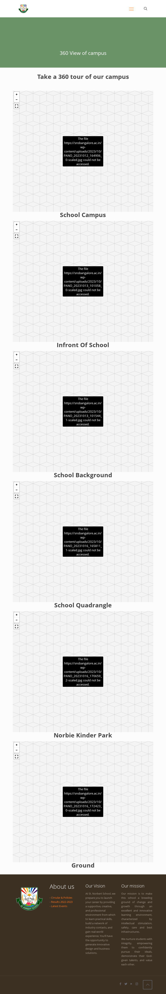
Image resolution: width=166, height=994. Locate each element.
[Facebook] (120, 984)
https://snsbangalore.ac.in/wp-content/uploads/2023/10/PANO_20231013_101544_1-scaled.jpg (83, 411)
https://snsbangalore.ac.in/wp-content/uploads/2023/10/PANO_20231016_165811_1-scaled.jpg (83, 541)
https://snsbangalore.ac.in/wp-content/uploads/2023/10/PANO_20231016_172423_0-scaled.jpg (83, 801)
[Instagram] (137, 984)
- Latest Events (58, 906)
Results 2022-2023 (61, 902)
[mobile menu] (131, 8)
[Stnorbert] (23, 8)
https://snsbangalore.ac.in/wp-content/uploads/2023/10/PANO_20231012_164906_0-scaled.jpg (83, 151)
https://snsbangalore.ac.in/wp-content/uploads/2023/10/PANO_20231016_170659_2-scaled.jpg (83, 671)
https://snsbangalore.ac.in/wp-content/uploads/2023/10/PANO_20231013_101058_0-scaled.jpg (83, 281)
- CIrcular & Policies (61, 897)
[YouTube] (131, 984)
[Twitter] (126, 984)
